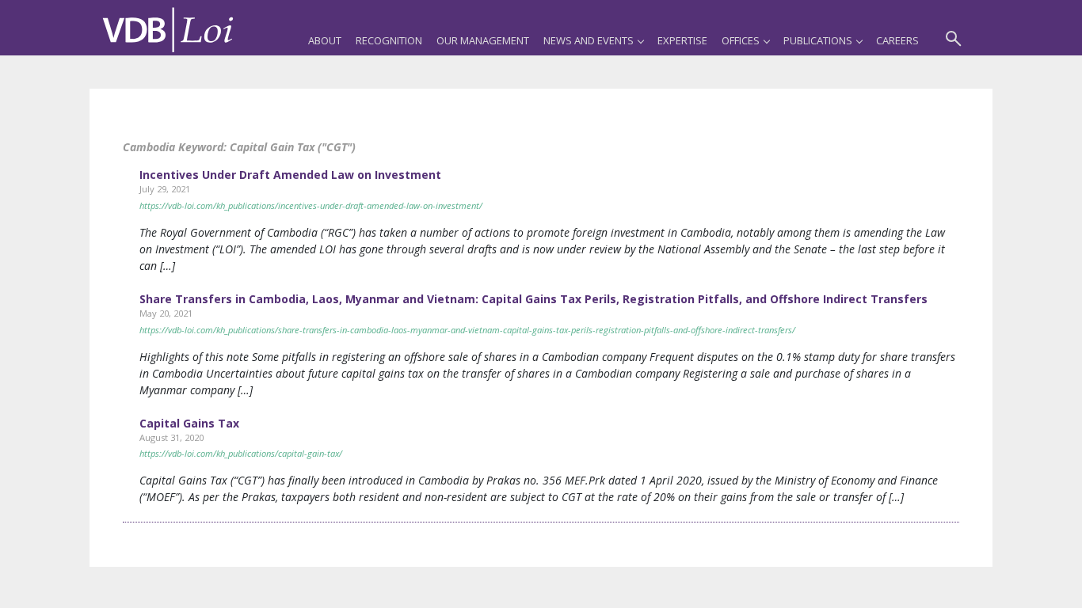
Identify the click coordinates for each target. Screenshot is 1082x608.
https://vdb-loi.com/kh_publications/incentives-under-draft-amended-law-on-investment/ (310, 205)
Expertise (682, 40)
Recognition (389, 40)
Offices (741, 40)
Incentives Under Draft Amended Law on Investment (290, 174)
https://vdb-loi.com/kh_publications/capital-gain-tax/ (240, 453)
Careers (897, 40)
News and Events (588, 40)
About (324, 40)
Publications (817, 40)
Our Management (482, 40)
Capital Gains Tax (189, 423)
